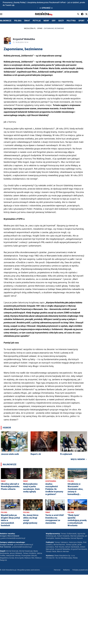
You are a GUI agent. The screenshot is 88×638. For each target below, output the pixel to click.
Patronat (57, 570)
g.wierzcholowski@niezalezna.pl (12, 538)
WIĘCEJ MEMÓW (78, 459)
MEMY (46, 21)
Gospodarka (50, 481)
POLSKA (17, 21)
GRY (53, 21)
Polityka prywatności (80, 570)
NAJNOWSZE (5, 21)
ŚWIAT (27, 21)
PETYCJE (37, 21)
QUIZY (61, 21)
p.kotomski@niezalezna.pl (22, 547)
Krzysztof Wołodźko (24, 39)
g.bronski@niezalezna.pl (23, 544)
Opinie (39, 28)
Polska (71, 481)
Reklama (66, 570)
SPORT (81, 21)
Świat (3, 481)
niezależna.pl (30, 28)
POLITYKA (71, 21)
